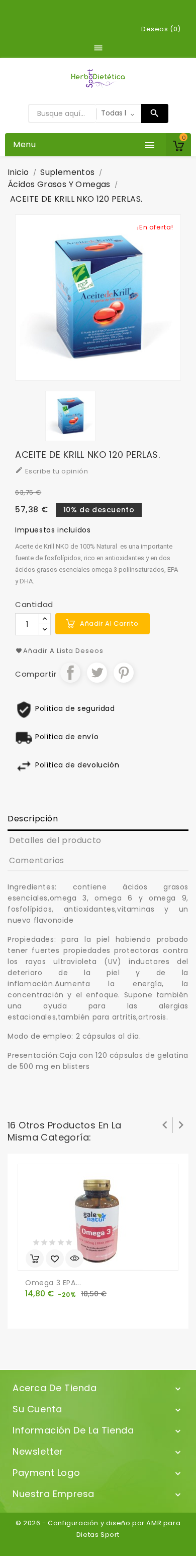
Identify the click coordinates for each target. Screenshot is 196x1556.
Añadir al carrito (109, 623)
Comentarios (36, 860)
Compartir (70, 673)
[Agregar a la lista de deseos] (55, 1258)
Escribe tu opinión (51, 471)
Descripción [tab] (33, 818)
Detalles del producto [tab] (55, 840)
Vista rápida (74, 1258)
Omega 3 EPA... (53, 1283)
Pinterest (124, 673)
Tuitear (97, 673)
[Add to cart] (35, 1258)
